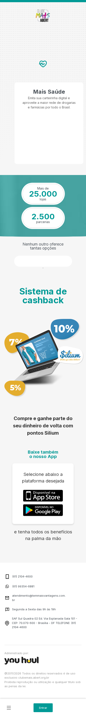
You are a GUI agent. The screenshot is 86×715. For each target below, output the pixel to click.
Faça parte (43, 261)
